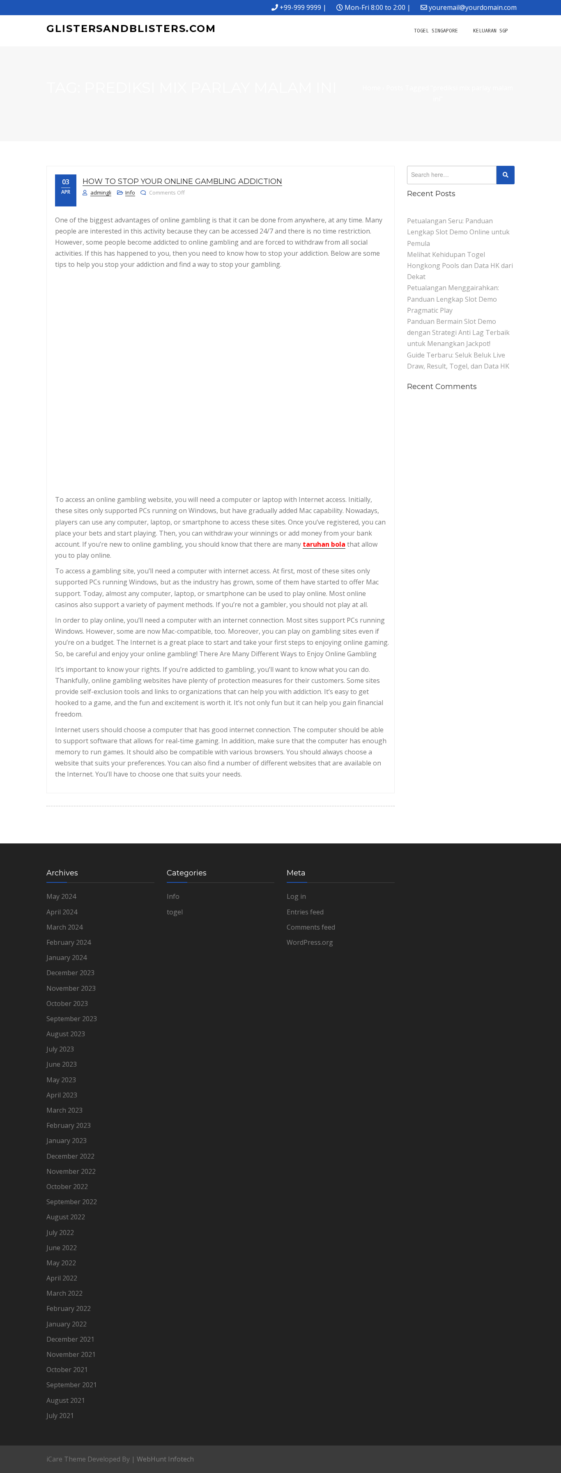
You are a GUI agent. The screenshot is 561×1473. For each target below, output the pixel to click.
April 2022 (61, 1278)
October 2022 (67, 1186)
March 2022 (64, 1293)
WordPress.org (310, 942)
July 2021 (60, 1415)
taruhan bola (324, 544)
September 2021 (71, 1384)
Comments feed (311, 927)
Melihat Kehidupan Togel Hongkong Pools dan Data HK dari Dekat (460, 265)
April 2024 (61, 911)
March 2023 (64, 1110)
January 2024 (66, 957)
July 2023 (60, 1049)
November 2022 (71, 1171)
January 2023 (66, 1140)
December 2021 (70, 1339)
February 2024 (68, 942)
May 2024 (61, 896)
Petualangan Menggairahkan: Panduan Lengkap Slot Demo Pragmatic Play (453, 298)
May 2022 (61, 1262)
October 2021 (67, 1369)
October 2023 (67, 1003)
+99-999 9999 (300, 7)
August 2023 (65, 1033)
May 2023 (61, 1079)
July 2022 (60, 1232)
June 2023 (61, 1064)
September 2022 (71, 1201)
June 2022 (61, 1247)
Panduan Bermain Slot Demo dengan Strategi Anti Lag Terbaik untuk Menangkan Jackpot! (458, 332)
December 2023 (70, 972)
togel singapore (436, 30)
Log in (296, 896)
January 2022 (66, 1324)
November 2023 (71, 988)
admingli (100, 192)
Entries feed (305, 911)
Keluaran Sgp (490, 30)
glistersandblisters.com (131, 28)
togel (175, 911)
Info (130, 192)
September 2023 (71, 1018)
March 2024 (64, 927)
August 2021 (65, 1400)
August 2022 (65, 1216)
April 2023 (61, 1095)
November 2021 (71, 1354)
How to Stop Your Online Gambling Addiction (182, 181)
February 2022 (68, 1308)
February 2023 (68, 1125)
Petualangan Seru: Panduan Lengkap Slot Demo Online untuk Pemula (458, 231)
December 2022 (70, 1156)
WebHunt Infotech (165, 1459)
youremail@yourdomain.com (473, 7)
